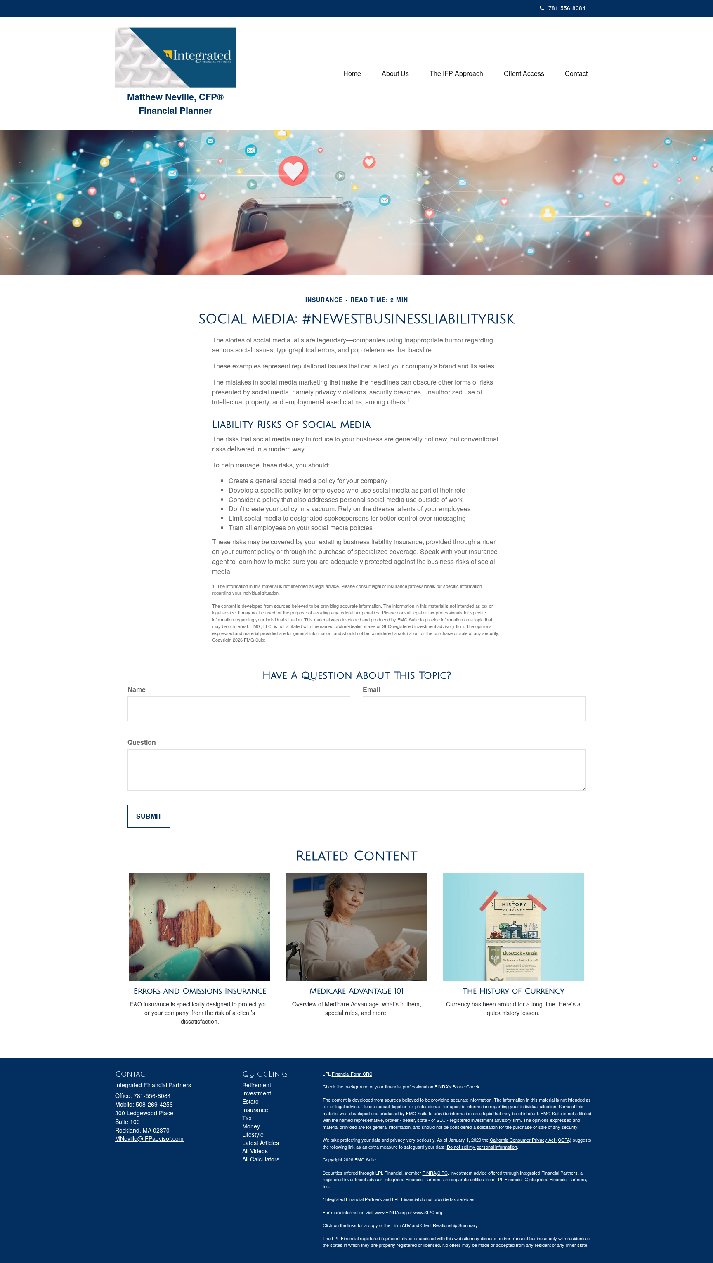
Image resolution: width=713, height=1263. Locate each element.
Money (251, 1126)
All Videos (255, 1151)
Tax (247, 1118)
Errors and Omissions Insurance (200, 991)
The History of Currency (513, 991)
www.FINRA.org (391, 1212)
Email (371, 689)
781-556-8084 (567, 8)
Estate (250, 1101)
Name (136, 689)
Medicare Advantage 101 (356, 991)
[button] (395, 73)
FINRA (429, 1172)
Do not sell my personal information (482, 1146)
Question (141, 742)
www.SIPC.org (427, 1212)
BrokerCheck (466, 1086)
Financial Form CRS (352, 1073)
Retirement (256, 1085)
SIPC (442, 1172)
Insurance (255, 1109)
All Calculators (260, 1159)
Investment (256, 1093)
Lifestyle (253, 1134)
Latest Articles (260, 1142)
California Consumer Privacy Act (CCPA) (530, 1139)
